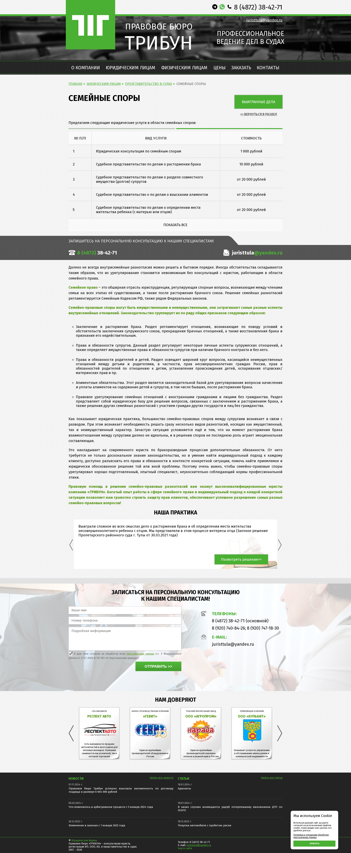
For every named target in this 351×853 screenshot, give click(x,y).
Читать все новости (161, 777)
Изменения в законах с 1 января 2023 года (97, 825)
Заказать (241, 68)
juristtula (256, 253)
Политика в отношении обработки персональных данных (311, 836)
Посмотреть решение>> (241, 559)
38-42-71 (97, 253)
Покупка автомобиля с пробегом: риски (204, 825)
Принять (314, 843)
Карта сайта (185, 848)
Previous (71, 545)
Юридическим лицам (130, 68)
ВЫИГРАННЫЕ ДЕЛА (258, 102)
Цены (220, 68)
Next (280, 545)
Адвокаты (184, 788)
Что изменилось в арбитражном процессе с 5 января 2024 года (111, 807)
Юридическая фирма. (84, 840)
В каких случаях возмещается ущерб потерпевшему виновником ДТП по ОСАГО (230, 808)
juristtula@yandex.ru (264, 20)
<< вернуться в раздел (258, 114)
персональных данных (140, 653)
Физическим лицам (184, 68)
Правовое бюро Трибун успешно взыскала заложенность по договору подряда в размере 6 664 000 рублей (121, 790)
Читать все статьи (271, 777)
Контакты (268, 68)
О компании (85, 68)
